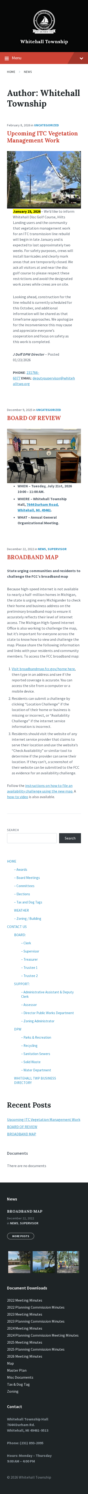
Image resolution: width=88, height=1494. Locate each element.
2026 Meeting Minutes (24, 1356)
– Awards (20, 869)
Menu (16, 57)
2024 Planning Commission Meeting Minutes (43, 1335)
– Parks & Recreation (36, 1037)
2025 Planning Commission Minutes (36, 1349)
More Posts (20, 1236)
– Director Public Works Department (47, 1013)
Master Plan (17, 1370)
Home (11, 72)
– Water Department (36, 1070)
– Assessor (29, 1004)
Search (13, 830)
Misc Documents (20, 1377)
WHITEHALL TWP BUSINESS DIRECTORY (35, 1080)
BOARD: (20, 935)
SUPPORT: (22, 984)
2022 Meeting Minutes (24, 1300)
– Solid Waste (31, 1062)
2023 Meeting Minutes (24, 1314)
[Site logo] (44, 33)
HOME (11, 861)
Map (10, 1363)
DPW (17, 1029)
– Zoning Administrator (37, 1021)
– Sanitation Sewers (35, 1053)
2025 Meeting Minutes (24, 1342)
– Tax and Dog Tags (28, 902)
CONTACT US (17, 926)
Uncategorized (46, 125)
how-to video (17, 796)
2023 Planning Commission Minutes (36, 1321)
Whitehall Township (44, 41)
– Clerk (26, 943)
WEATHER (21, 910)
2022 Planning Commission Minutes (36, 1307)
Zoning (13, 1391)
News (28, 72)
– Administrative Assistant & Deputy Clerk (47, 994)
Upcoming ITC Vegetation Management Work (42, 137)
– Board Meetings (27, 877)
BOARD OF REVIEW (34, 418)
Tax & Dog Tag (18, 1384)
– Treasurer (29, 959)
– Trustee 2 (29, 976)
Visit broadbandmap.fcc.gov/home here (43, 668)
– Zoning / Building (27, 918)
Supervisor (57, 549)
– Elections (22, 894)
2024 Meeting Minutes (24, 1328)
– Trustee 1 (29, 967)
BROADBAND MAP (32, 557)
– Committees (24, 886)
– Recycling (29, 1045)
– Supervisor (30, 951)
